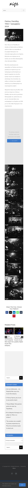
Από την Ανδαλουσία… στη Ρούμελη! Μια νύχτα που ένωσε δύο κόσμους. (13, 391)
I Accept (14, 140)
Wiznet (14, 468)
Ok (22, 485)
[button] (6, 337)
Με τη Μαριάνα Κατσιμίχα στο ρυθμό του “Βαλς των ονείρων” (14, 415)
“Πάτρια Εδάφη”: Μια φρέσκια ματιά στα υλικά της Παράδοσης (14, 406)
